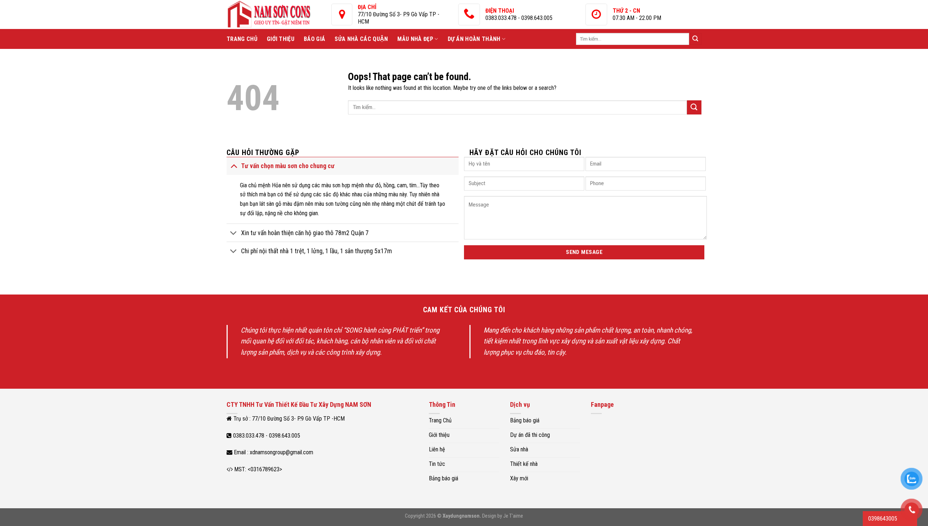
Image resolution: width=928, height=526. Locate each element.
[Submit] (695, 39)
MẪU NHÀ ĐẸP (415, 39)
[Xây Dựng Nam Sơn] (279, 14)
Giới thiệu (280, 39)
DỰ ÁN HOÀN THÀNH (474, 39)
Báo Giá (314, 39)
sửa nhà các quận (361, 39)
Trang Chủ (242, 39)
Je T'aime (513, 516)
